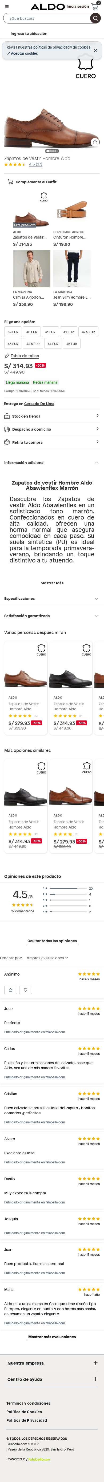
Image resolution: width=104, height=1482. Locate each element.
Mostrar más (52, 582)
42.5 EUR (88, 332)
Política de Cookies (24, 1411)
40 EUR (31, 332)
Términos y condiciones (28, 1403)
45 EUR (71, 344)
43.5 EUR (33, 344)
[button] (52, 19)
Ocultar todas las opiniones (52, 940)
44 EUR (53, 344)
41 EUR (50, 332)
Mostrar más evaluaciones (52, 1336)
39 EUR (13, 332)
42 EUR (68, 332)
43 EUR (13, 344)
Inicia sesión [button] (78, 6)
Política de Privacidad (26, 1420)
